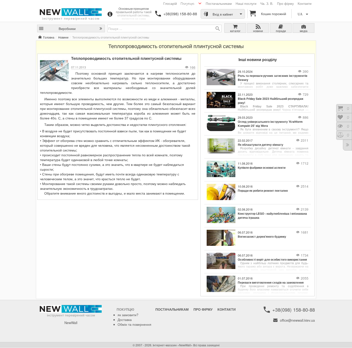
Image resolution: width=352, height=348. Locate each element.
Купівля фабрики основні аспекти (261, 168)
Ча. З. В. (266, 3)
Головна (48, 37)
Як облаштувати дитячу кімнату (260, 145)
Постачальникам (219, 3)
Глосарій (170, 3)
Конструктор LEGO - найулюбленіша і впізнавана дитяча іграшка (272, 216)
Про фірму (285, 3)
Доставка (125, 319)
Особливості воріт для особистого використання (272, 260)
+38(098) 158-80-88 (180, 14)
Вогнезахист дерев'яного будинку (262, 237)
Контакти (305, 3)
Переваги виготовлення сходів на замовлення (271, 283)
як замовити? (128, 314)
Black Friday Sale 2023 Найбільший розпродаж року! (270, 101)
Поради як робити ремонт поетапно (263, 191)
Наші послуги (246, 3)
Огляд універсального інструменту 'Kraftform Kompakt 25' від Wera (270, 124)
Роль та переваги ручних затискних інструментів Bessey (272, 78)
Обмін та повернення (134, 324)
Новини (63, 37)
